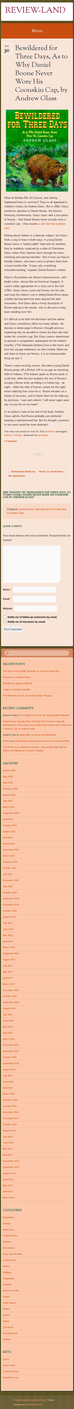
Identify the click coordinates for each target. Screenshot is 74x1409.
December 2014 (11, 1112)
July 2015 (8, 1075)
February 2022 (10, 862)
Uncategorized (10, 1333)
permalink (43, 435)
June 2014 (8, 1142)
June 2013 (8, 1179)
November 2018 (11, 904)
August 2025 (9, 795)
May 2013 (8, 1185)
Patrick (6, 741)
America (8, 435)
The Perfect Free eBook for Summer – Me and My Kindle (31, 747)
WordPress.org (10, 1377)
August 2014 (9, 1130)
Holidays (7, 1272)
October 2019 (10, 892)
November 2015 (11, 1051)
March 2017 (9, 984)
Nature (6, 1296)
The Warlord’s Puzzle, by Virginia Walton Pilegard (27, 695)
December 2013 (11, 1161)
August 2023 (9, 831)
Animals (7, 1223)
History (51, 431)
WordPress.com (33, 1404)
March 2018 (9, 947)
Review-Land (35, 11)
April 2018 (8, 941)
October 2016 (10, 996)
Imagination (8, 1278)
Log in (6, 1359)
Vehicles (7, 1339)
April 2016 (8, 1033)
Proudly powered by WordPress (29, 1400)
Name (7, 589)
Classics (7, 1241)
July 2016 (8, 1014)
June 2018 (8, 929)
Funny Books (9, 1260)
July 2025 (8, 801)
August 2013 (9, 1173)
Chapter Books (10, 1235)
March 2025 (9, 807)
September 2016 (11, 1002)
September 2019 (11, 898)
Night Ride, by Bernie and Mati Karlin (38, 735)
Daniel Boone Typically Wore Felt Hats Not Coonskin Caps (32, 721)
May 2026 (8, 776)
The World (8, 1327)
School (6, 1315)
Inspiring (7, 1284)
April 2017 (8, 978)
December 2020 (11, 880)
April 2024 (8, 819)
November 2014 (11, 1118)
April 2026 (8, 782)
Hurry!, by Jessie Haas (52, 471)
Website (7, 608)
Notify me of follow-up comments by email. (32, 617)
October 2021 (10, 868)
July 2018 (8, 923)
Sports (6, 1321)
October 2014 (10, 1124)
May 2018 (8, 935)
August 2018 (9, 917)
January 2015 (10, 1106)
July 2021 (8, 874)
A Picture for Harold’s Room (16, 677)
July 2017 (8, 965)
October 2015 (10, 1057)
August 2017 (9, 959)
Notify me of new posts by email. (26, 621)
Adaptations (9, 1217)
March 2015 (9, 1094)
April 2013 (8, 1191)
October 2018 (10, 911)
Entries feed (9, 1365)
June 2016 (8, 1020)
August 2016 (9, 1008)
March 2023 (9, 843)
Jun (6, 47)
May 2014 (8, 1149)
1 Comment (10, 441)
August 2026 (9, 770)
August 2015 (9, 1069)
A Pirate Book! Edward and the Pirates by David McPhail (41, 741)
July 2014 (8, 1136)
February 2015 (10, 1100)
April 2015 (8, 1088)
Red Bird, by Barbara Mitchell (17, 683)
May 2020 (8, 886)
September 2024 (11, 813)
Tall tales (18, 435)
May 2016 (8, 1027)
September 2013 (11, 1167)
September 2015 (11, 1063)
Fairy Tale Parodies (12, 1254)
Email (7, 599)
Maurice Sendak (11, 1290)
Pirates (6, 1309)
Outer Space (9, 1303)
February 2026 (10, 789)
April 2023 (8, 837)
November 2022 (11, 849)
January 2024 (10, 825)
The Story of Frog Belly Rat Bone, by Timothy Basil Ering (31, 671)
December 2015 (11, 1045)
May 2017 (8, 972)
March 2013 (9, 1197)
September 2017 (11, 953)
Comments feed (11, 1371)
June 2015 (8, 1081)
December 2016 (11, 990)
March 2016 (9, 1039)
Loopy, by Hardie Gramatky (16, 689)
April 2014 (8, 1155)
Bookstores (8, 1229)
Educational (8, 1248)
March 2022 (9, 856)
